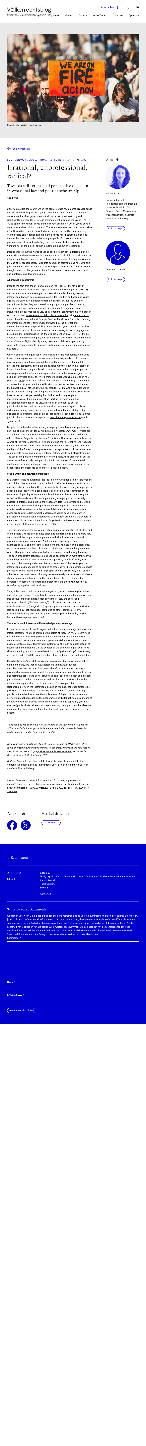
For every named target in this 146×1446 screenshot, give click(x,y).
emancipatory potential (44, 293)
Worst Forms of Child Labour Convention (47, 315)
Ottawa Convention (71, 319)
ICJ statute (50, 388)
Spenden (134, 15)
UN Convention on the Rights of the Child (55, 286)
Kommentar (14, 938)
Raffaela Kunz (14, 761)
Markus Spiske (23, 125)
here (14, 348)
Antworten (45, 894)
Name (11, 982)
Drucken (51, 822)
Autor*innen (100, 15)
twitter (26, 825)
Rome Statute (81, 315)
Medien (68, 15)
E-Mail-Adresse (15, 995)
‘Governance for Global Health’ (55, 751)
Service (83, 15)
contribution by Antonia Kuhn (65, 417)
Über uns (118, 15)
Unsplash (37, 125)
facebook (12, 825)
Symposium (15, 160)
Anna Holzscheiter (16, 744)
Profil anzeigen (115, 228)
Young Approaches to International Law (55, 160)
